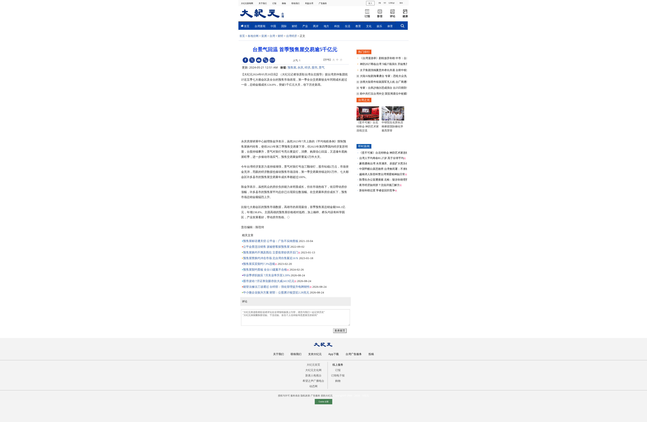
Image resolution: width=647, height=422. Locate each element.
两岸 (315, 26)
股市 (314, 67)
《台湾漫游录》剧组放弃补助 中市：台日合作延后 (390, 58)
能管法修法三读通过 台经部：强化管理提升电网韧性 (276, 286)
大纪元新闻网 (247, 3)
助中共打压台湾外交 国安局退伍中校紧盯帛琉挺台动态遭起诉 (396, 93)
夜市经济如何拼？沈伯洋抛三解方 (379, 185)
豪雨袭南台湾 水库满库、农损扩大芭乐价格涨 (386, 163)
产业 (305, 26)
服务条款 (295, 395)
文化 (369, 26)
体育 (390, 26)
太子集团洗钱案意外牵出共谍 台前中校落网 (386, 70)
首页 (246, 26)
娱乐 (379, 26)
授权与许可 (284, 395)
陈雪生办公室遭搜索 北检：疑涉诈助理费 (383, 179)
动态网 (313, 386)
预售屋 (292, 67)
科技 (337, 26)
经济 (307, 67)
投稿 (371, 354)
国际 (284, 26)
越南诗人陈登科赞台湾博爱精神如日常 (382, 174)
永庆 (300, 67)
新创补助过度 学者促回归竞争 (377, 190)
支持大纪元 (315, 354)
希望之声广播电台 (313, 381)
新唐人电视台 (313, 375)
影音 (380, 16)
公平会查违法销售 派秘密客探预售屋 (266, 246)
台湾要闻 (260, 26)
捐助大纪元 (327, 395)
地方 (326, 26)
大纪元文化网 (313, 370)
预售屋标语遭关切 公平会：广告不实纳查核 (270, 241)
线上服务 (337, 364)
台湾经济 (291, 35)
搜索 (402, 25)
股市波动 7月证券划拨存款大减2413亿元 (268, 281)
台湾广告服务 (354, 354)
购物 (284, 3)
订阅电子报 (338, 375)
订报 (274, 3)
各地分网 (253, 35)
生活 (347, 26)
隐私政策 (305, 395)
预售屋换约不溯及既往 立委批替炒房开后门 (270, 252)
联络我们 (295, 3)
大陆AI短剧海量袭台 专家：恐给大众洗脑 (385, 76)
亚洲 (264, 35)
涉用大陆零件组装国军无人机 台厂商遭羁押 (386, 81)
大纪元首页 (313, 364)
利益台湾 (309, 3)
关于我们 (263, 3)
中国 (273, 26)
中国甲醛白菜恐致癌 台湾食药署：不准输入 (385, 168)
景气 (322, 67)
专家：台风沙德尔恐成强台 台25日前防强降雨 (387, 87)
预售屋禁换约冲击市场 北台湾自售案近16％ (270, 258)
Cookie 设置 (324, 401)
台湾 (272, 35)
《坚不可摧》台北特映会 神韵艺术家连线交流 (368, 126)
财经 (294, 26)
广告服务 (323, 3)
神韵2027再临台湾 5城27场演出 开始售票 (384, 64)
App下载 (333, 354)
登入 (370, 3)
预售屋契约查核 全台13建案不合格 (265, 269)
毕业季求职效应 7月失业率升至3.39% (266, 275)
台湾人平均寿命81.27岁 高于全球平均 (381, 158)
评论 (392, 16)
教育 (358, 26)
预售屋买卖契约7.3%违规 (259, 264)
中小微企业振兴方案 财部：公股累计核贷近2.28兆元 (276, 292)
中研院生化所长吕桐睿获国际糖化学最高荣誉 (392, 126)
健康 (405, 16)
